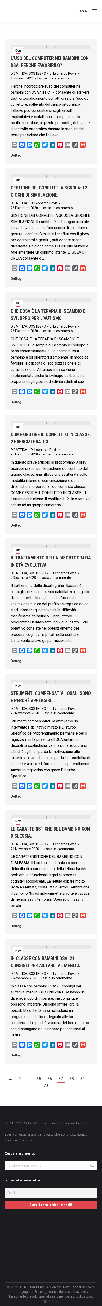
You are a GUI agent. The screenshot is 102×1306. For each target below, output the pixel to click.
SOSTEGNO (37, 73)
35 (39, 1078)
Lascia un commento (53, 78)
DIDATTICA (19, 73)
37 (61, 1078)
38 (72, 1078)
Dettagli (17, 155)
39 (82, 1078)
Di (63, 73)
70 (46, 1085)
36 (50, 1078)
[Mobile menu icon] (94, 11)
